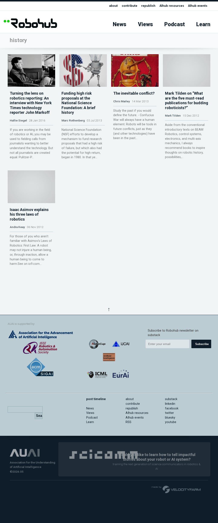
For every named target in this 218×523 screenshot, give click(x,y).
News (119, 24)
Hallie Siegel (18, 120)
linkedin (170, 404)
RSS (128, 422)
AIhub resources (171, 6)
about (113, 6)
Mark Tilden (173, 115)
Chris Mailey (121, 101)
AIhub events (197, 6)
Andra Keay (17, 227)
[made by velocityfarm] (176, 489)
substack (171, 399)
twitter (169, 413)
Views (145, 24)
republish (148, 6)
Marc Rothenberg (73, 120)
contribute (129, 6)
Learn (203, 24)
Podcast (174, 24)
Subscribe (202, 344)
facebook (171, 408)
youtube (170, 422)
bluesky (170, 417)
